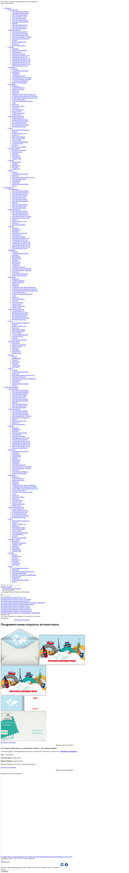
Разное (10, 170)
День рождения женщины (20, 11)
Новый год (15, 86)
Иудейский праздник (19, 126)
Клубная (15, 260)
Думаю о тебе (16, 159)
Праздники (11, 84)
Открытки (8, 8)
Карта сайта (68, 856)
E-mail (3, 869)
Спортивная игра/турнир (20, 71)
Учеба (10, 128)
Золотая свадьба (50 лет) (20, 65)
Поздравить (16, 155)
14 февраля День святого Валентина (23, 94)
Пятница (15, 69)
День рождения (13, 10)
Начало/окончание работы (20, 184)
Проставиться (16, 180)
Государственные (17, 109)
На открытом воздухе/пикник (21, 77)
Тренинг (15, 164)
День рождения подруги (20, 25)
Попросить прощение (19, 150)
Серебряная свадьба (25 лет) (21, 62)
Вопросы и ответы (26, 856)
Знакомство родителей (19, 50)
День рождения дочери (19, 16)
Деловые (11, 160)
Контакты (17, 856)
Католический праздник (20, 121)
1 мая (13, 103)
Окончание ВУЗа (17, 143)
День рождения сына (19, 18)
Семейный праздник (18, 76)
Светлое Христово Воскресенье (22, 101)
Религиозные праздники (16, 116)
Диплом (14, 145)
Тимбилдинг (16, 169)
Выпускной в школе (18, 45)
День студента (16, 111)
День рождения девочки (20, 20)
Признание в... (17, 157)
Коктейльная (16, 262)
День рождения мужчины (20, 13)
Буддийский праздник (19, 123)
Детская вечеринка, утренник (21, 37)
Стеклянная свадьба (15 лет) (21, 59)
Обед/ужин (15, 272)
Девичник (15, 228)
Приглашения (9, 187)
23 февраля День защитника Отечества (24, 96)
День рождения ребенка (19, 15)
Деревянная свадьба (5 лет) (20, 55)
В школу (15, 40)
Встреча (14, 356)
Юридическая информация (41, 856)
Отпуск (14, 186)
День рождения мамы (19, 28)
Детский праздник (14, 30)
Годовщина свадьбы (18, 54)
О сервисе (4, 856)
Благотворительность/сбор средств (23, 177)
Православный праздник (20, 120)
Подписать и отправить (8, 742)
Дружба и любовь (14, 148)
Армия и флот (16, 115)
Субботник (15, 74)
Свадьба (11, 47)
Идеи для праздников (11, 387)
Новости (10, 856)
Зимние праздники (18, 89)
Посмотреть (18, 620)
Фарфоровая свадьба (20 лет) (21, 60)
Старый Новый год (18, 87)
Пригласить (16, 343)
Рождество (15, 91)
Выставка (15, 167)
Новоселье (15, 175)
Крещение (15, 93)
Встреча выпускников (19, 82)
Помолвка (15, 49)
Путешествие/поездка (19, 179)
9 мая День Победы (18, 106)
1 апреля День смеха (18, 99)
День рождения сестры (19, 27)
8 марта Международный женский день (25, 98)
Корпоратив (16, 72)
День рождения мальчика (20, 21)
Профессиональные (18, 113)
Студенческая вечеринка (20, 81)
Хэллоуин (15, 108)
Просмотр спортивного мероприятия (24, 378)
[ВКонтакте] (62, 864)
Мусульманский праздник (20, 125)
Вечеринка (11, 67)
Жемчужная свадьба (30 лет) (21, 64)
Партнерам (54, 856)
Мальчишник (16, 230)
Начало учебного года (19, 42)
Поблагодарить (17, 152)
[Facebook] (66, 864)
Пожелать (15, 153)
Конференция (16, 162)
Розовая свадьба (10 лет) (20, 57)
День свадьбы (16, 52)
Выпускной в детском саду (20, 38)
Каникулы (15, 43)
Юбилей (14, 23)
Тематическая (16, 258)
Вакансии (61, 856)
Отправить (26, 620)
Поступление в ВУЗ (18, 138)
